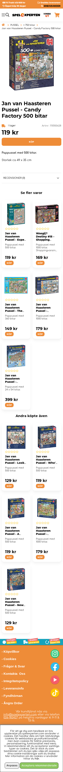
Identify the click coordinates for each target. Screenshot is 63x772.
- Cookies (9, 659)
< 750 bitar (29, 25)
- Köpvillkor (10, 651)
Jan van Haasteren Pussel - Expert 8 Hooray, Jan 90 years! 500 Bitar (16, 241)
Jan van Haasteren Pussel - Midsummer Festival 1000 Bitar (45, 535)
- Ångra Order (12, 703)
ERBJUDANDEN (52, 6)
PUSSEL (14, 25)
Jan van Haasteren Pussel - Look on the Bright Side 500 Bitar (15, 463)
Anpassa (12, 765)
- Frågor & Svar (13, 666)
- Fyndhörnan (12, 696)
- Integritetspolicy (15, 681)
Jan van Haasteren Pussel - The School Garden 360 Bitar (15, 311)
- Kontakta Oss (13, 673)
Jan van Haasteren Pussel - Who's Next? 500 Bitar (46, 463)
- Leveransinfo (13, 688)
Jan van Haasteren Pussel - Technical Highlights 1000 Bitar (43, 312)
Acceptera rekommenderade (39, 765)
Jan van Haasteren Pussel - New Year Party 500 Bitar (15, 605)
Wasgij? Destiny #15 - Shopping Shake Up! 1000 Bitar (47, 240)
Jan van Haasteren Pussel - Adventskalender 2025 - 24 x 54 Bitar (16, 383)
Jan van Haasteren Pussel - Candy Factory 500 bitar (31, 28)
